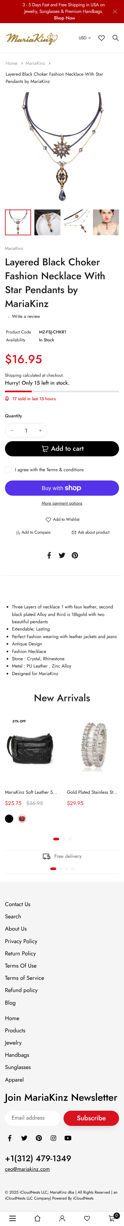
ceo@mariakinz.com (27, 1169)
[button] (56, 839)
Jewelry (13, 1043)
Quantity (13, 416)
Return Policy (20, 954)
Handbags (17, 1055)
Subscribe (91, 1118)
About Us (16, 929)
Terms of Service (24, 978)
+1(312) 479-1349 (38, 1159)
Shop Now (64, 18)
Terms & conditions (65, 470)
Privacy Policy (21, 941)
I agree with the (49, 470)
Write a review (26, 316)
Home (12, 63)
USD (82, 38)
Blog (10, 1003)
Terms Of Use (21, 966)
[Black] (9, 819)
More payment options (62, 503)
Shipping (13, 375)
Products (15, 1031)
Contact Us (17, 904)
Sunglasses (18, 1068)
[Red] (22, 819)
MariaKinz (35, 63)
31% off (19, 721)
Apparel (14, 1080)
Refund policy (21, 990)
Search (13, 917)
